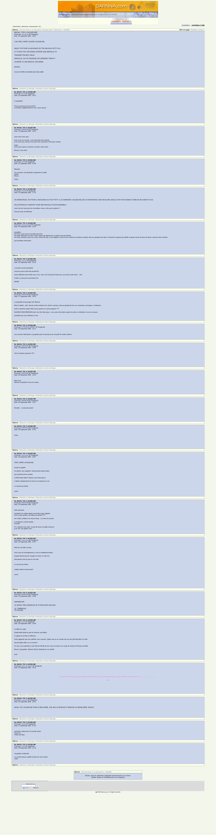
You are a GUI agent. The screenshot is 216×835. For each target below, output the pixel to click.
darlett (23, 191)
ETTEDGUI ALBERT (28, 327)
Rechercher (57, 30)
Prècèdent (194, 30)
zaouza (23, 260)
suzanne (24, 700)
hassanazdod (26, 225)
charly (23, 724)
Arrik (23, 94)
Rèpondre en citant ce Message (46, 88)
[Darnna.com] (108, 9)
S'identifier (66, 30)
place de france (26, 666)
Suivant (201, 30)
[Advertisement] (84, 21)
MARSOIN (24, 129)
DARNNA (186, 25)
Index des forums (24, 30)
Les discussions (36, 30)
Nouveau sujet (47, 30)
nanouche (24, 34)
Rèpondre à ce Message (26, 88)
